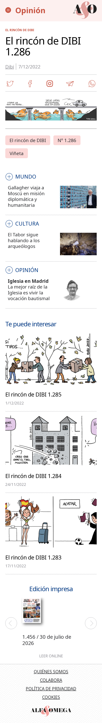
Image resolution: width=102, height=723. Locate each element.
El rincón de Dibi (19, 30)
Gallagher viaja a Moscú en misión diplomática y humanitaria (26, 196)
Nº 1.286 (67, 140)
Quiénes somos (51, 671)
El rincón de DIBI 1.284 (33, 475)
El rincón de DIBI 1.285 (33, 394)
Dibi (9, 66)
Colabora (51, 680)
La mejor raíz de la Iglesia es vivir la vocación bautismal (29, 292)
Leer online (51, 656)
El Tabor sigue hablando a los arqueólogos (24, 240)
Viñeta (17, 153)
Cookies (51, 697)
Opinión (30, 10)
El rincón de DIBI (28, 140)
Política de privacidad (51, 688)
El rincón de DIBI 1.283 (33, 557)
